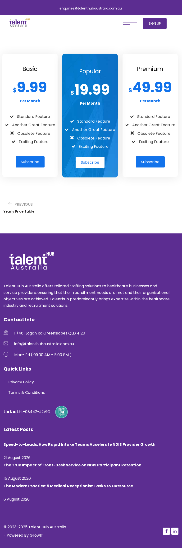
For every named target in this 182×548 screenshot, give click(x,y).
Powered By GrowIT (25, 535)
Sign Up (155, 23)
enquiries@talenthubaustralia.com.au (90, 8)
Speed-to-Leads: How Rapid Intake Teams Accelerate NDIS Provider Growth (79, 444)
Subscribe (30, 162)
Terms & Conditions (26, 392)
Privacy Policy (21, 382)
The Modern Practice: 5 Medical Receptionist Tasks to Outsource (68, 486)
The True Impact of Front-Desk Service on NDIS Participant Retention (72, 465)
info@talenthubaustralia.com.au (44, 344)
